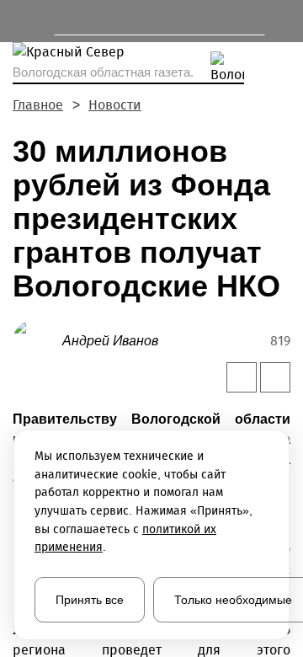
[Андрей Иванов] (37, 340)
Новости (114, 105)
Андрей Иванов (110, 341)
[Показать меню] (21, 21)
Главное (38, 105)
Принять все (90, 599)
